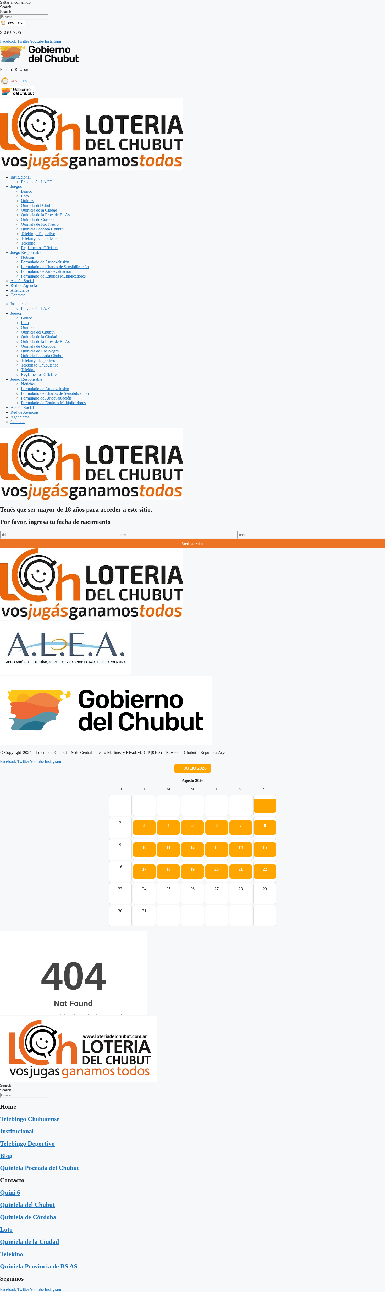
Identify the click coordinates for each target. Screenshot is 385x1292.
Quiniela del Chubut (37, 205)
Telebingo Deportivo (38, 233)
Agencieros (19, 290)
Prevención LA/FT (36, 182)
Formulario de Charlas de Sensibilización (55, 266)
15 (265, 847)
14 (241, 847)
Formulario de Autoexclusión (45, 262)
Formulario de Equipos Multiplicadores (53, 276)
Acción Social (22, 281)
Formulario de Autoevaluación (46, 271)
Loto (25, 196)
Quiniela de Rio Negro (40, 224)
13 (216, 847)
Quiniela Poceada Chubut (42, 229)
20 (216, 869)
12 (192, 847)
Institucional (20, 177)
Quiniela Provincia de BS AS (38, 1266)
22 (265, 869)
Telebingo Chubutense (39, 238)
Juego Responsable (26, 252)
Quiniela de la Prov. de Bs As (45, 215)
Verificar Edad (192, 544)
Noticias (28, 257)
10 (144, 847)
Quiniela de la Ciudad (39, 210)
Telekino (28, 243)
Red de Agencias (24, 285)
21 (241, 869)
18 (168, 869)
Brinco (26, 191)
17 (144, 869)
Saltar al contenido (15, 2)
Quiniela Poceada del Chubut (39, 1168)
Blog (6, 1155)
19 (192, 869)
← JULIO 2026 (193, 768)
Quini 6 (27, 200)
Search (5, 7)
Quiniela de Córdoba (38, 219)
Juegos (16, 186)
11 (168, 847)
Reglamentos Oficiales (39, 248)
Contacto (17, 295)
